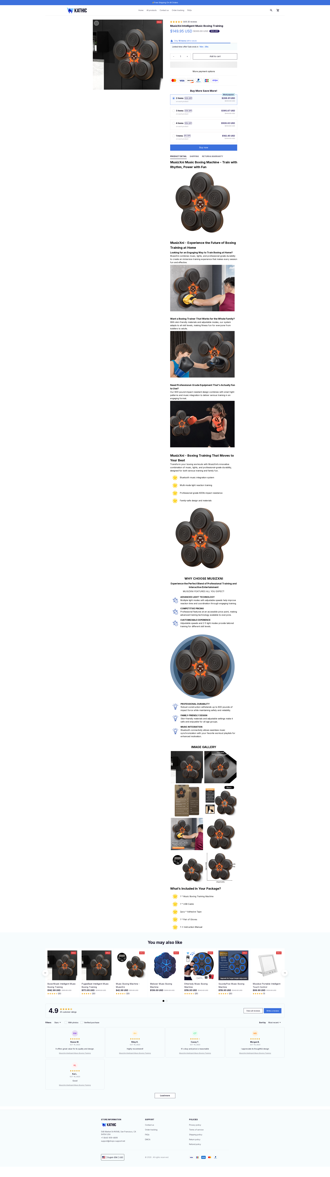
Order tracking (151, 1130)
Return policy (194, 1139)
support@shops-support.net (113, 1141)
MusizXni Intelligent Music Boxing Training (75, 1053)
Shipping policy (195, 1134)
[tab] (163, 1001)
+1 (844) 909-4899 (109, 1138)
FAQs (147, 1134)
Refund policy (195, 1144)
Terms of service (196, 1130)
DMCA (147, 1139)
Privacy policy (195, 1125)
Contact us (149, 1125)
